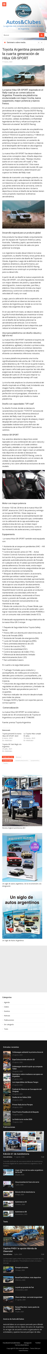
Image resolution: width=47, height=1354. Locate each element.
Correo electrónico (22, 1345)
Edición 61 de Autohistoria (16, 1154)
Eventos (7, 1011)
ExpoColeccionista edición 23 (23, 1059)
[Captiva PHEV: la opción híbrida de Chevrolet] (23, 1236)
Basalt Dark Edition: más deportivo (28, 1277)
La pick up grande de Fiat (24, 1287)
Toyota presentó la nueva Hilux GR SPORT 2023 (11, 735)
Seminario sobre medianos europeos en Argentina (27, 42)
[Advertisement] (23, 969)
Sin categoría (9, 1024)
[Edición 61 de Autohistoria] (23, 1141)
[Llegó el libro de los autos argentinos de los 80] (8, 1172)
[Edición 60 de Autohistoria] (8, 1194)
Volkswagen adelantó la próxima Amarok (27, 1052)
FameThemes (23, 1350)
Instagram (27, 1343)
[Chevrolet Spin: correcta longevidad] (8, 1299)
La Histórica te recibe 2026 (22, 1119)
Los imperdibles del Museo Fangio (25, 1082)
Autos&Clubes (23, 21)
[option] (25, 42)
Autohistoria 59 (21, 1202)
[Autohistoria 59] (8, 1204)
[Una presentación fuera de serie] (8, 1184)
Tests (6, 1029)
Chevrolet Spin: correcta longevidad (28, 1297)
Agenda (7, 1002)
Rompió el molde (21, 1267)
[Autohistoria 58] (8, 1214)
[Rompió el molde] (8, 1269)
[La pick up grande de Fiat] (8, 1289)
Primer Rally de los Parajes (22, 1105)
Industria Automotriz (21, 760)
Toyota (5, 763)
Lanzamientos (35, 760)
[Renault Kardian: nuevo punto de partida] (8, 1309)
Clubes (6, 1007)
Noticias (18, 757)
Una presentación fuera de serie (27, 1182)
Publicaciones (9, 1020)
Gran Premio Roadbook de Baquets (25, 1112)
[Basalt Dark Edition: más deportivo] (8, 1279)
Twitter (38, 1343)
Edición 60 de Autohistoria (25, 1192)
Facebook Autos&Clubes (11, 1343)
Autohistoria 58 (21, 1212)
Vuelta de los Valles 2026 (21, 1097)
